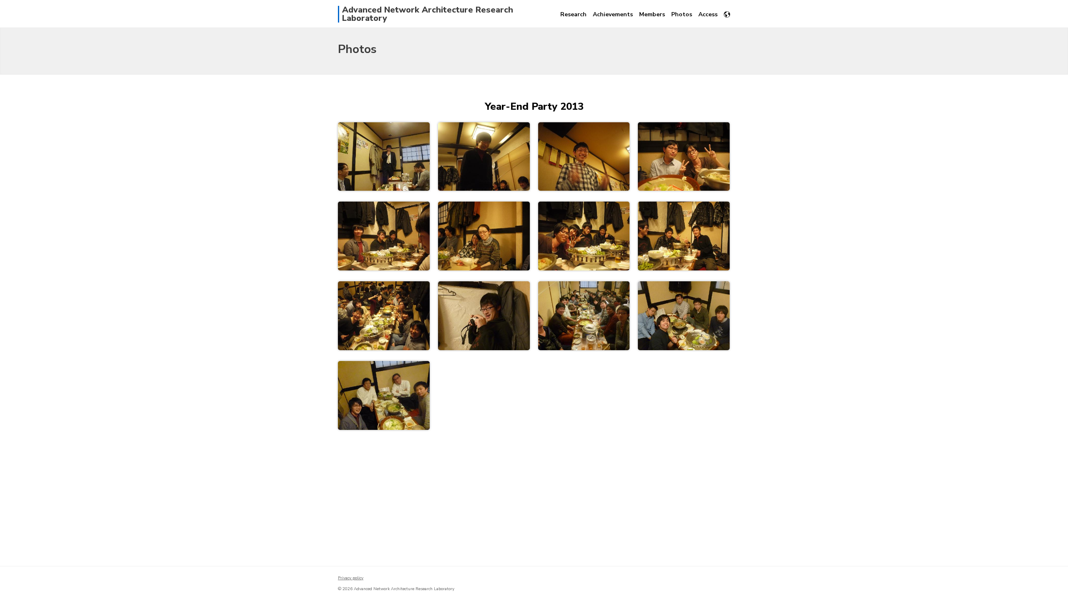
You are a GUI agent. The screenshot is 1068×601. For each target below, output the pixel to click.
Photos (681, 14)
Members (652, 14)
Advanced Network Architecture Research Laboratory (427, 14)
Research (573, 14)
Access (708, 14)
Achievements (613, 14)
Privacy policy (350, 578)
